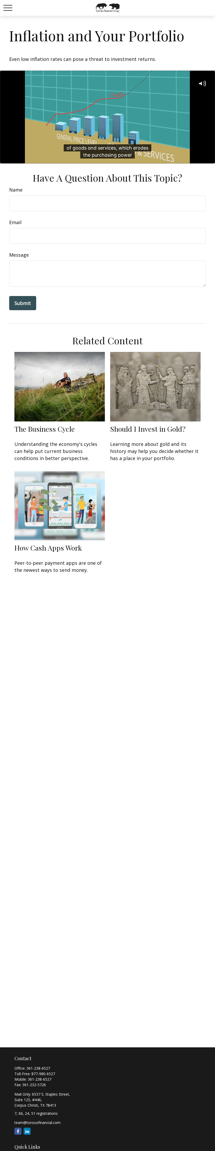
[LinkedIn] (27, 1131)
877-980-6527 (43, 1073)
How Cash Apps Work (48, 547)
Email (15, 222)
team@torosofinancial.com (37, 1122)
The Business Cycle (44, 429)
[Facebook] (18, 1131)
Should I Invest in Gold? (148, 429)
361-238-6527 (38, 1068)
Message (19, 255)
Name (16, 190)
